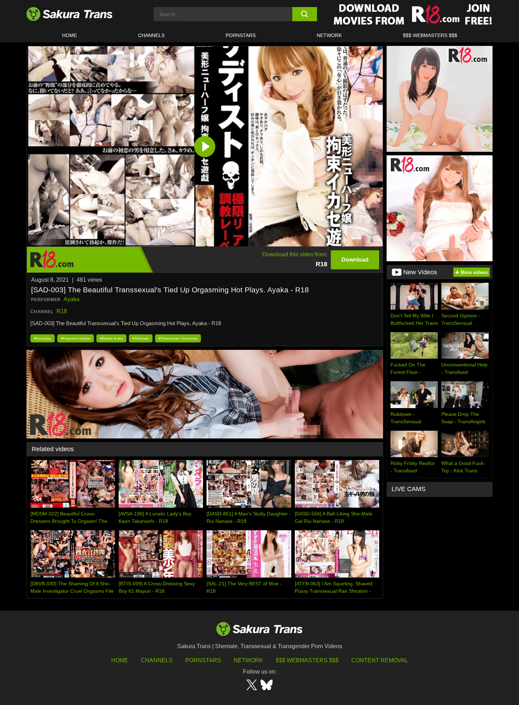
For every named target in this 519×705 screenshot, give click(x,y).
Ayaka (71, 299)
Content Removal (379, 660)
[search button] (304, 14)
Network (329, 35)
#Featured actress (75, 338)
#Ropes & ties (111, 338)
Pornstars (203, 660)
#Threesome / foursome (178, 338)
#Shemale (140, 338)
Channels (157, 660)
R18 (61, 311)
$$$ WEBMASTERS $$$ (430, 35)
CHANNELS (151, 35)
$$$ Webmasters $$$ (307, 660)
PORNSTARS (241, 35)
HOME (69, 35)
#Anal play (42, 338)
